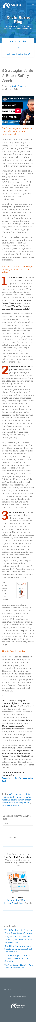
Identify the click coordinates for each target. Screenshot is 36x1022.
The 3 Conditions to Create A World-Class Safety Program (18, 931)
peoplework (24, 802)
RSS (18, 47)
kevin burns (19, 797)
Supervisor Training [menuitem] (18, 989)
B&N (18, 900)
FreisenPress (10, 903)
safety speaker (16, 794)
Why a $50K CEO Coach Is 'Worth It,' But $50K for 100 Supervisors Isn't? (18, 939)
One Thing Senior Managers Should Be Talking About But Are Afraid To (18, 948)
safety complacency (11, 805)
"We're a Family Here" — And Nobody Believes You (18, 966)
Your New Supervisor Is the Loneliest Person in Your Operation (17, 958)
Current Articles (18, 41)
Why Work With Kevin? (18, 54)
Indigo (25, 900)
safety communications (16, 801)
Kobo (21, 903)
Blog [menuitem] (30, 989)
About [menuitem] (6, 989)
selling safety (17, 799)
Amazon (11, 900)
